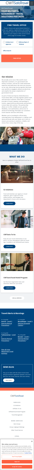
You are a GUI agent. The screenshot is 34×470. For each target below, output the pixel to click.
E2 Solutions (17, 405)
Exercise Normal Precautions (6, 324)
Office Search (7, 50)
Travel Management (17, 415)
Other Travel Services (17, 430)
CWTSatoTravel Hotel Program (17, 411)
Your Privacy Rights (17, 456)
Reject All (17, 461)
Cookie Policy (28, 453)
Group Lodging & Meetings (17, 427)
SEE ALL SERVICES (17, 298)
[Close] (32, 441)
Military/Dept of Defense (24, 43)
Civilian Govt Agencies (9, 43)
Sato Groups (17, 424)
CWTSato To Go (17, 408)
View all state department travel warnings (7, 351)
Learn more (9, 203)
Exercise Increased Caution (24, 324)
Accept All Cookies (17, 466)
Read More (9, 380)
